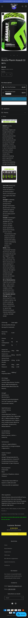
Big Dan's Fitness (12, 615)
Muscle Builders (8, 548)
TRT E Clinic (7, 555)
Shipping (3, 69)
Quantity (3, 71)
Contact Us (7, 565)
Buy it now (14, 103)
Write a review (14, 534)
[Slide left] (10, 55)
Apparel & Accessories (9, 562)
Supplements (7, 551)
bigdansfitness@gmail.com (15, 586)
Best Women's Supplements (11, 558)
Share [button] (4, 116)
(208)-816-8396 (11, 589)
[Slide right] (17, 55)
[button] (2, 6)
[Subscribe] (22, 598)
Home (5, 545)
